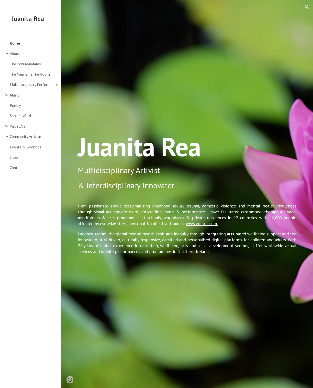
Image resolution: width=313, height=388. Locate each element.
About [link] (15, 53)
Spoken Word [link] (20, 115)
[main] (187, 194)
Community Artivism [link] (26, 136)
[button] (307, 7)
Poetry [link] (15, 105)
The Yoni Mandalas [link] (25, 63)
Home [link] (15, 43)
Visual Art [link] (17, 126)
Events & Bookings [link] (25, 147)
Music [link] (14, 95)
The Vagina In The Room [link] (30, 74)
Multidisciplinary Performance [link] (34, 84)
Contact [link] (16, 167)
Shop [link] (14, 157)
